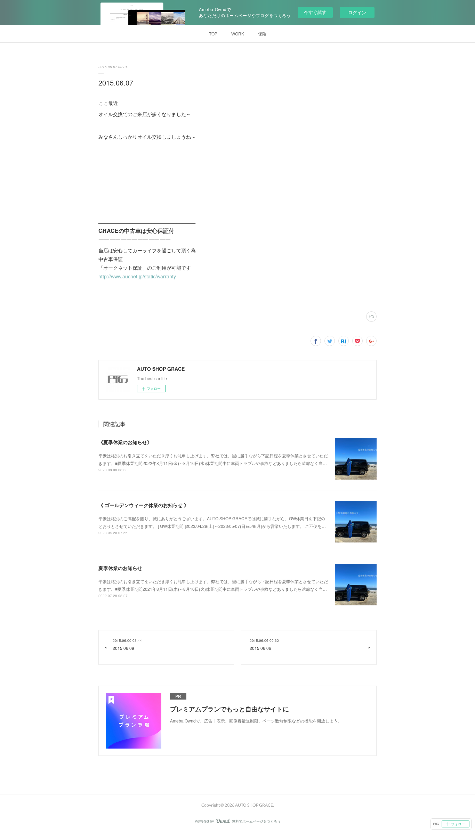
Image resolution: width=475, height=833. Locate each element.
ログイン (357, 12)
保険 (262, 33)
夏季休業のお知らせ (120, 567)
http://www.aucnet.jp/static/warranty (137, 276)
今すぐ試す (315, 12)
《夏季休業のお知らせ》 (125, 442)
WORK (237, 33)
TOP (213, 33)
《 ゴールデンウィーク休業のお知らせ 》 (143, 504)
